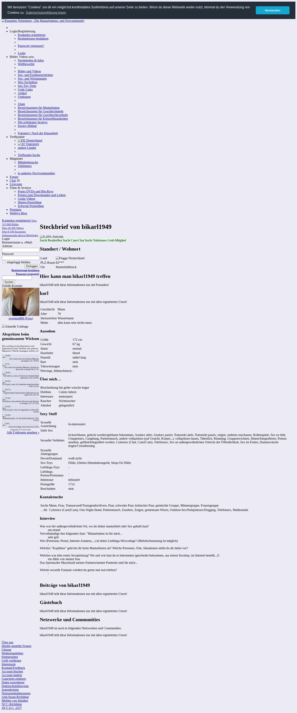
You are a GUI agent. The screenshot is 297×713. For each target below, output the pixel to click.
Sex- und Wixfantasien (32, 78)
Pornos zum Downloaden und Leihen (42, 195)
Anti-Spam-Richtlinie (15, 697)
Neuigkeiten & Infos (31, 60)
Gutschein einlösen (14, 678)
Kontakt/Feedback (13, 668)
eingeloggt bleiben (18, 262)
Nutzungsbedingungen (16, 693)
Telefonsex (25, 166)
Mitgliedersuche (28, 162)
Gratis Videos (26, 198)
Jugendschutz (10, 689)
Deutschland (33, 140)
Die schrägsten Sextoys (32, 122)
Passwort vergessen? (31, 46)
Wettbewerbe (26, 64)
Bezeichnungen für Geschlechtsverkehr (43, 115)
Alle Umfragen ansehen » (23, 432)
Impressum (9, 664)
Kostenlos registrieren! (20, 228)
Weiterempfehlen (12, 653)
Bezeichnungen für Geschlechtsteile (40, 111)
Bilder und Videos (29, 71)
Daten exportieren (13, 682)
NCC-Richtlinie (12, 704)
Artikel (22, 93)
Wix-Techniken (27, 82)
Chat (13, 180)
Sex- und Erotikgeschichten (35, 75)
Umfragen (24, 96)
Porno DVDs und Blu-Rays (35, 191)
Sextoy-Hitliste (27, 126)
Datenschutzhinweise (15, 686)
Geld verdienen (11, 660)
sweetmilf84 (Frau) (21, 318)
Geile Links (25, 89)
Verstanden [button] (272, 10)
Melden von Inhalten (15, 700)
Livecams (16, 184)
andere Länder (27, 147)
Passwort (8, 254)
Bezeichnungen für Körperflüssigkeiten (43, 118)
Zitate (21, 104)
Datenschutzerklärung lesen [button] (46, 12)
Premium (15, 209)
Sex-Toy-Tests (27, 86)
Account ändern (12, 675)
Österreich (32, 144)
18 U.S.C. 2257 (12, 708)
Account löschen (12, 671)
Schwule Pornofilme (31, 206)
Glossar (6, 649)
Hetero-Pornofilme (30, 202)
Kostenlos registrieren (31, 35)
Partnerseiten (10, 657)
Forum (14, 177)
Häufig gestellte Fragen (16, 646)
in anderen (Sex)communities (36, 173)
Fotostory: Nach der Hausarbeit (38, 133)
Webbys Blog (18, 213)
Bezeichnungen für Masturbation (39, 107)
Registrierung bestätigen (33, 38)
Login (21, 53)
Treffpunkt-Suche (29, 155)
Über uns (7, 642)
